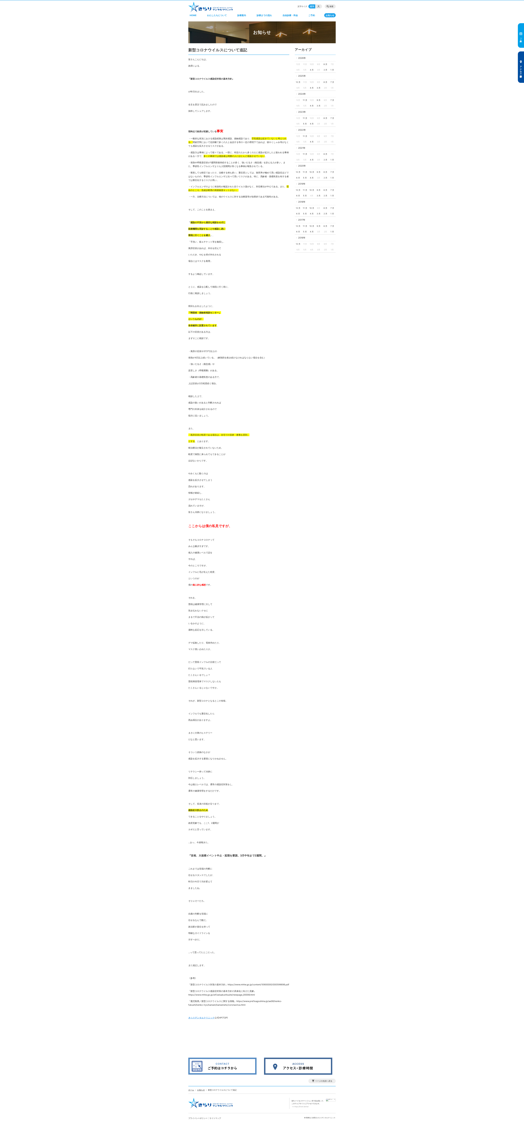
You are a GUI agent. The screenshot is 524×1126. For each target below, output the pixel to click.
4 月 (312, 70)
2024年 (302, 94)
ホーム (191, 1090)
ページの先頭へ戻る (323, 1081)
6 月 (298, 178)
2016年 (301, 237)
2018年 (301, 201)
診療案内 (241, 15)
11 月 (305, 100)
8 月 (325, 64)
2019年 (301, 183)
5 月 (305, 124)
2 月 (325, 70)
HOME (193, 15)
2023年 (302, 112)
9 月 (318, 100)
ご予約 (311, 15)
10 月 (311, 172)
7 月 (332, 82)
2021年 (301, 148)
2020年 (302, 165)
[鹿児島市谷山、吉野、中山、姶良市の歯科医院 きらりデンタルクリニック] (210, 7)
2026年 (302, 58)
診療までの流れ (264, 15)
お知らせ (330, 15)
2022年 (302, 130)
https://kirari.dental (301, 1107)
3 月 (318, 88)
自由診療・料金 (290, 15)
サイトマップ (215, 1118)
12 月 (298, 82)
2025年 (302, 75)
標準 (312, 6)
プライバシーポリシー (197, 1118)
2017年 (301, 219)
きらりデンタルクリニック (201, 1017)
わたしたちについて (217, 15)
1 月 (332, 70)
